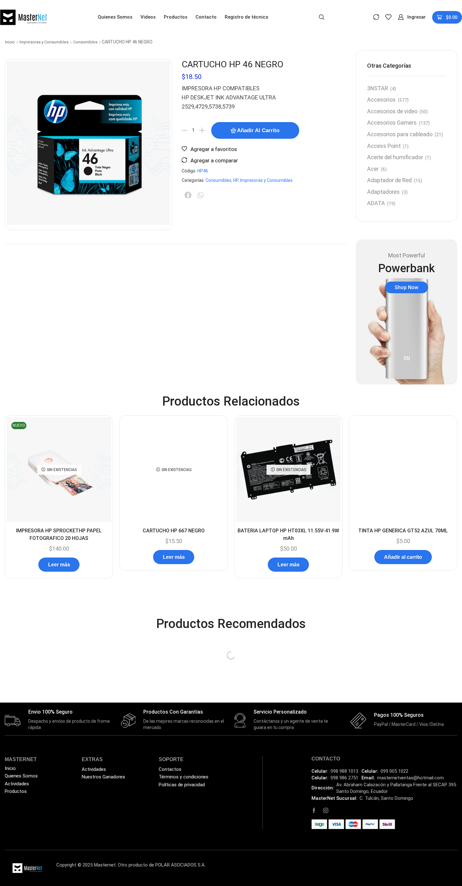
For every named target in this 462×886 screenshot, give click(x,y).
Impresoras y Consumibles (44, 42)
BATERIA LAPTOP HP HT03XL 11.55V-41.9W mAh (288, 534)
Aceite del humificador (395, 157)
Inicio (10, 42)
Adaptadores (383, 191)
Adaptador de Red (389, 180)
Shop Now (406, 287)
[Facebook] (313, 810)
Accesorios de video (392, 111)
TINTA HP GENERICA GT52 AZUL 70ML (403, 531)
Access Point (384, 146)
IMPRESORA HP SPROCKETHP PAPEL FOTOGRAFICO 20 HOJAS (59, 534)
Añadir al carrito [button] (403, 557)
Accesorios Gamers (392, 122)
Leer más (59, 564)
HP (235, 180)
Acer (373, 168)
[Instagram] (325, 810)
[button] (321, 16)
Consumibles (85, 42)
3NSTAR (377, 88)
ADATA (376, 203)
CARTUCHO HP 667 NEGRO (174, 531)
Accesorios (381, 99)
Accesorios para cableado (399, 134)
